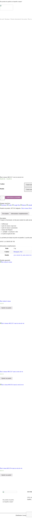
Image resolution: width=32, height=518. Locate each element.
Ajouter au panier (13, 197)
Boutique (7, 19)
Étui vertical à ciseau (5, 301)
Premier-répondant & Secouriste (19, 19)
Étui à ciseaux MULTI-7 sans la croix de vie (11, 371)
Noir (21, 251)
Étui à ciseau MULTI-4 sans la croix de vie (11, 468)
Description (5, 213)
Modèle (2, 188)
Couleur (2, 184)
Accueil (2, 19)
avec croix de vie (18, 255)
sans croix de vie (27, 255)
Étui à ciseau (24, 208)
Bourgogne (16, 251)
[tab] (5, 213)
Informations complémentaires (19, 213)
